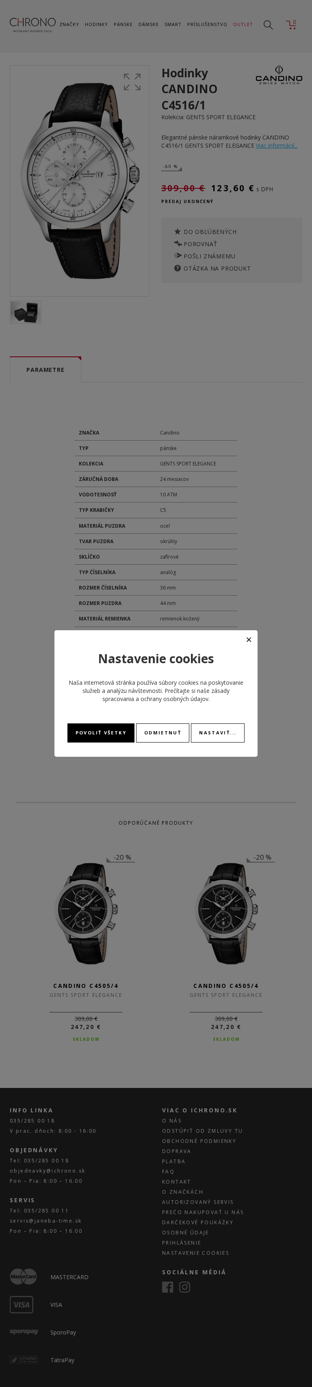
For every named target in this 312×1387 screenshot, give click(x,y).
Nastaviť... (217, 733)
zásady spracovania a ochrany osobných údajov (166, 695)
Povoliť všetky (101, 733)
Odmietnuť (162, 733)
